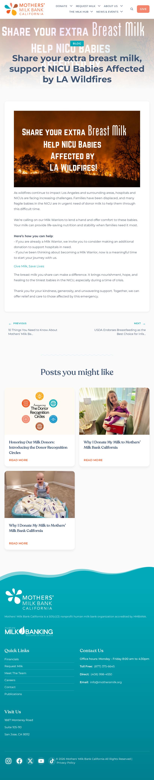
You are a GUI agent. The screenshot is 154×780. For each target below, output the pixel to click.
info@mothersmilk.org (106, 682)
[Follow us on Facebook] (19, 761)
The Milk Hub (78, 11)
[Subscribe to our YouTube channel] (41, 761)
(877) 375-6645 (104, 666)
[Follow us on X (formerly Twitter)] (30, 761)
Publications (13, 694)
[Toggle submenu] (71, 5)
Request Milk (85, 6)
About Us (111, 6)
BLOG (77, 43)
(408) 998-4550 (101, 674)
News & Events (107, 11)
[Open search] (132, 9)
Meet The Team (15, 673)
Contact (10, 687)
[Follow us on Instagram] (8, 761)
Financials (12, 659)
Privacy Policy (66, 762)
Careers (10, 680)
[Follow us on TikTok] (52, 761)
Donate (61, 6)
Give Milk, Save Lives (29, 266)
